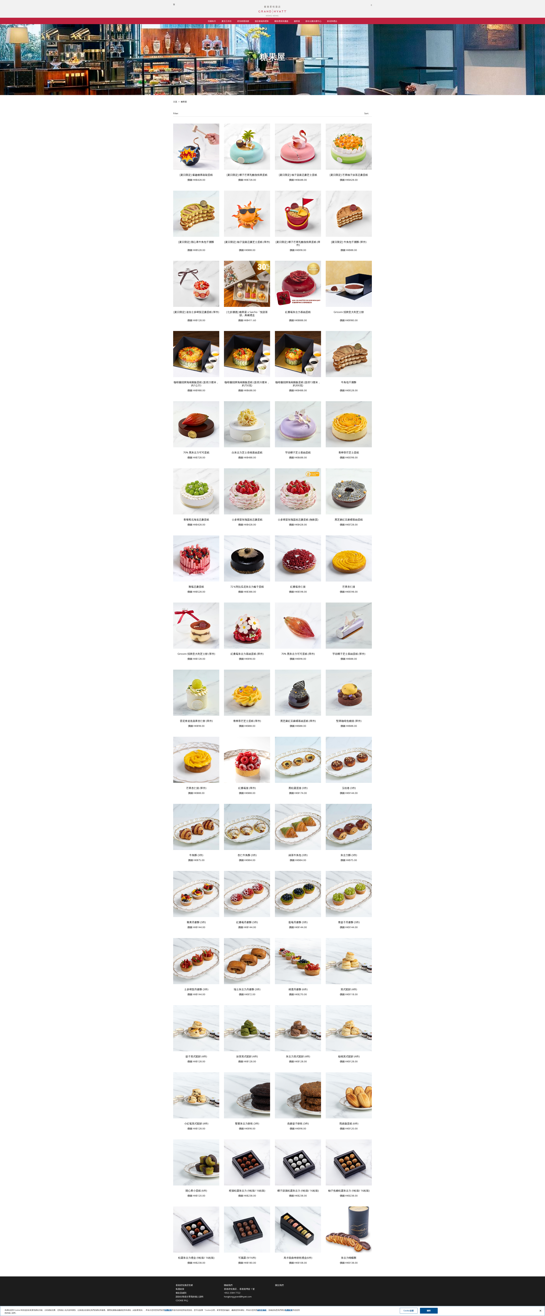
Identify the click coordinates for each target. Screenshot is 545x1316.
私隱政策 (180, 1288)
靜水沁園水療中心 (313, 21)
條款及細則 (181, 1292)
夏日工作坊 (226, 21)
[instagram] (282, 1289)
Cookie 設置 (408, 1310)
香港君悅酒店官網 (184, 1285)
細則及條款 (262, 1310)
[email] (288, 1289)
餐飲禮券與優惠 (281, 21)
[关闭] (540, 1310)
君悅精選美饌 (243, 21)
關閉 (429, 1310)
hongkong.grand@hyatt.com (238, 1296)
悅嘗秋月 (212, 21)
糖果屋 (297, 21)
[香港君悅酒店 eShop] (272, 7)
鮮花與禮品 (332, 21)
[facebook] (276, 1289)
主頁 (175, 101)
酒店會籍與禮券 (262, 21)
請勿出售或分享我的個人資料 (189, 1296)
